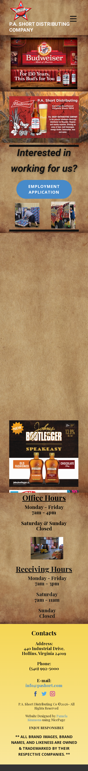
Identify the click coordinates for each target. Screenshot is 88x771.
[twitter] (44, 694)
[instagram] (52, 694)
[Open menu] (73, 19)
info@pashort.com (44, 685)
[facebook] (35, 694)
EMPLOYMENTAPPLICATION (44, 189)
